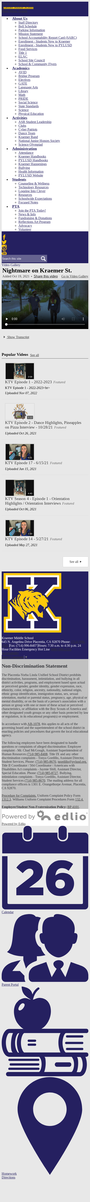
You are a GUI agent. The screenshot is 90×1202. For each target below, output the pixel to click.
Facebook (4, 237)
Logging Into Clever (31, 191)
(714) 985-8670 (45, 761)
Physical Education (31, 113)
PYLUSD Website (30, 175)
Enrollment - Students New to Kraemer (44, 41)
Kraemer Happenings (32, 164)
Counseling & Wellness (33, 183)
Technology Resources (33, 187)
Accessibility (10, 653)
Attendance (25, 152)
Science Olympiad (30, 144)
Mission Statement (30, 34)
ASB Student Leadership (34, 122)
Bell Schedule (27, 26)
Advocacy (25, 225)
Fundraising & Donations (35, 218)
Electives (24, 80)
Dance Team (26, 133)
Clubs (22, 125)
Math (21, 95)
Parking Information (31, 30)
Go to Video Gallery (74, 276)
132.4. (79, 799)
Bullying (24, 168)
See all (34, 355)
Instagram (4, 247)
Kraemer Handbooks (32, 156)
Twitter (4, 242)
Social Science (28, 102)
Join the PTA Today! (32, 210)
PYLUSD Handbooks (33, 160)
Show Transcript (17, 337)
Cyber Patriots (27, 129)
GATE (22, 83)
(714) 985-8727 (47, 773)
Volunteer (24, 229)
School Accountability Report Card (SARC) (47, 37)
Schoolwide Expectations (35, 198)
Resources (25, 195)
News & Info (27, 214)
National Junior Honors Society (39, 140)
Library (23, 91)
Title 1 (22, 52)
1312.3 (6, 799)
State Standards (28, 106)
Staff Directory (28, 22)
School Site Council (31, 60)
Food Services (27, 49)
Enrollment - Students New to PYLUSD (45, 45)
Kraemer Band (28, 137)
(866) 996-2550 (61, 649)
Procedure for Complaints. (19, 795)
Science (23, 110)
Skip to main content (15, 3)
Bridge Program (29, 76)
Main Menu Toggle (14, 11)
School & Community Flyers (37, 64)
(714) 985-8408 (37, 754)
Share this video (46, 276)
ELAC (22, 56)
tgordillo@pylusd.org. (72, 761)
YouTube (4, 252)
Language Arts (28, 87)
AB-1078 (33, 724)
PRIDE (23, 98)
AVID (22, 72)
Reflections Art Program (34, 222)
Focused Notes (28, 202)
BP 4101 (73, 807)
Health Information (31, 171)
